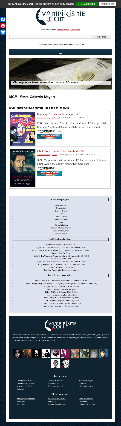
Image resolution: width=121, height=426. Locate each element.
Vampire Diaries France (56, 404)
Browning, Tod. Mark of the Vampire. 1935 (59, 114)
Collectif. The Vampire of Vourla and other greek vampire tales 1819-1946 (61, 256)
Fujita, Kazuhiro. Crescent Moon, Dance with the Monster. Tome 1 (61, 261)
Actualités (20, 389)
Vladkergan (55, 118)
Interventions (68, 44)
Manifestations (53, 383)
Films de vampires (43, 118)
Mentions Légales (63, 29)
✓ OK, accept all (87, 4)
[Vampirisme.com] (60, 24)
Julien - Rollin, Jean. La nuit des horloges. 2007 (61, 306)
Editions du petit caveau (57, 398)
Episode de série (61, 210)
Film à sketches (61, 216)
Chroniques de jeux (86, 380)
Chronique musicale (86, 386)
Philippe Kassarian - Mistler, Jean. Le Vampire (61, 286)
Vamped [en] (21, 404)
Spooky (54, 155)
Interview (82, 383)
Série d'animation (61, 225)
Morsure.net (21, 401)
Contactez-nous (79, 44)
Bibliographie (75, 29)
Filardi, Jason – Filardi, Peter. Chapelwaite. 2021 (61, 150)
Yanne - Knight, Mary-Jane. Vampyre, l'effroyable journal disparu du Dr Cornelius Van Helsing (61, 283)
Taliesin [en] (52, 401)
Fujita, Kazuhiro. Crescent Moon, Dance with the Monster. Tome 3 (61, 247)
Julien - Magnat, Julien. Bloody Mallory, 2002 (61, 297)
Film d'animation (61, 219)
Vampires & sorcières (87, 404)
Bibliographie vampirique (26, 398)
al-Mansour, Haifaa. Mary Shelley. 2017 (61, 244)
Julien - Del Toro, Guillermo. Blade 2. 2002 (61, 292)
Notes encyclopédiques (25, 386)
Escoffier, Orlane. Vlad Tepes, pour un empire (61, 270)
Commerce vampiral (55, 386)
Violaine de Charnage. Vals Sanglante (61, 267)
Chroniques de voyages (25, 383)
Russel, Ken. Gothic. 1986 (61, 258)
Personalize (107, 4)
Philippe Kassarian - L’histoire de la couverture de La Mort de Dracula (61, 280)
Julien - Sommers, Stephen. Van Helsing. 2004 (61, 300)
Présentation (43, 44)
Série (61, 222)
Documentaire (61, 208)
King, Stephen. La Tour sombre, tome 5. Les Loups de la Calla (61, 264)
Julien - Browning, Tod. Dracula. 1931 (61, 289)
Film (61, 213)
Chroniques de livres (24, 380)
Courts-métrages (61, 205)
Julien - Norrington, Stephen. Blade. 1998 (61, 294)
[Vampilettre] (58, 44)
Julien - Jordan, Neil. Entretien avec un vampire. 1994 (61, 303)
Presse (50, 44)
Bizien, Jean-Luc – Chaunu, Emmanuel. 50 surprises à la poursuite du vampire (61, 250)
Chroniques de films (55, 380)
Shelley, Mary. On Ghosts (61, 253)
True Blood (83, 401)
